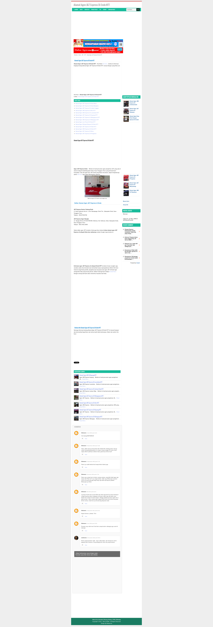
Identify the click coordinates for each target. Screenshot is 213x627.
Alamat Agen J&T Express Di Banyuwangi (134, 184)
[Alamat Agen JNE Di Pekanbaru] (126, 195)
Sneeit (138, 263)
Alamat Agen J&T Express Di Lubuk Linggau (87, 108)
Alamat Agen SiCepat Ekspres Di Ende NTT (86, 124)
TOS (100, 9)
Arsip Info (125, 204)
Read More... (85, 379)
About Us (95, 619)
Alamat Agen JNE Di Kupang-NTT (87, 375)
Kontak (101, 619)
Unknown (83, 432)
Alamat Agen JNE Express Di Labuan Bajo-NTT (91, 389)
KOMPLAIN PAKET (111, 9)
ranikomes (84, 537)
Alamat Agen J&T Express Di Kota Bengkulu (87, 106)
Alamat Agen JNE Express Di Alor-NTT (85, 110)
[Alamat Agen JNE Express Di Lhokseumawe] (126, 106)
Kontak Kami (112, 271)
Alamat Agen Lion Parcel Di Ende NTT (85, 122)
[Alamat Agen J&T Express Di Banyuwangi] (126, 188)
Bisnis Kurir (126, 201)
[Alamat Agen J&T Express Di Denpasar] (126, 114)
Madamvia (109, 623)
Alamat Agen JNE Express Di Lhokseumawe (134, 103)
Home (76, 9)
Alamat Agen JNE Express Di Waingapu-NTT (87, 119)
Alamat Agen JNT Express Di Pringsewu (85, 133)
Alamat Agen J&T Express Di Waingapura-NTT (87, 117)
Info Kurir (105, 63)
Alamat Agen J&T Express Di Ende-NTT (88, 96)
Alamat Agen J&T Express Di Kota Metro (86, 103)
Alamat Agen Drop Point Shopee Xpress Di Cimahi (134, 118)
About (81, 9)
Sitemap (104, 9)
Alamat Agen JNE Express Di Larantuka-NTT (87, 112)
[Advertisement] (106, 25)
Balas (86, 438)
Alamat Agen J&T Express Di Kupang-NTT (86, 115)
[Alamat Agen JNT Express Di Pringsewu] (126, 180)
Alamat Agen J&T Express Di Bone (84, 131)
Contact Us (87, 9)
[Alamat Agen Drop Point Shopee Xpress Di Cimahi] (126, 121)
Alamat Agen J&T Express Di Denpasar (134, 110)
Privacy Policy (94, 9)
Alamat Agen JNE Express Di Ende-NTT (85, 129)
